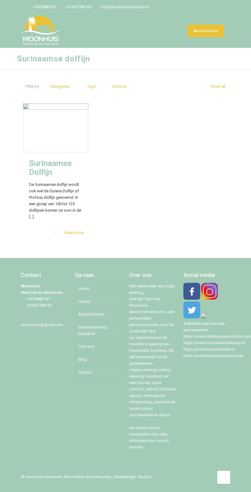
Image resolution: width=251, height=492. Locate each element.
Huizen (84, 301)
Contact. (85, 372)
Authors (119, 86)
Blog (82, 359)
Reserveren (205, 31)
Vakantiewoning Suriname (92, 330)
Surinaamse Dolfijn (50, 168)
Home (83, 288)
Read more (74, 232)
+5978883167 (45, 7)
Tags (91, 86)
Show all (218, 86)
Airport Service (91, 314)
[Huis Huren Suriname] (40, 31)
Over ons (86, 346)
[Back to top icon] (223, 477)
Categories (59, 86)
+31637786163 (79, 7)
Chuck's (144, 477)
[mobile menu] (170, 30)
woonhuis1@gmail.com (42, 324)
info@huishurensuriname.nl (125, 7)
